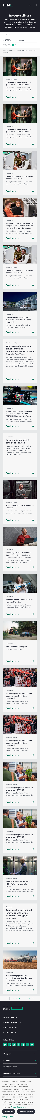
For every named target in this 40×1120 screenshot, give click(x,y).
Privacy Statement (18, 1107)
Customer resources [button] (11, 1073)
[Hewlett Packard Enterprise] (8, 5)
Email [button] (8, 1027)
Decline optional (26, 1111)
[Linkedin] (5, 1044)
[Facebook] (23, 1044)
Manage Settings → (10, 1117)
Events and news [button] (10, 1067)
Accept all (9, 1111)
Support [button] (6, 1060)
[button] (30, 5)
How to (8, 1017)
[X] (9, 1044)
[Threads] (18, 1044)
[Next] (33, 998)
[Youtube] (27, 1044)
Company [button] (7, 1054)
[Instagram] (14, 1044)
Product (10, 1022)
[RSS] (32, 1044)
